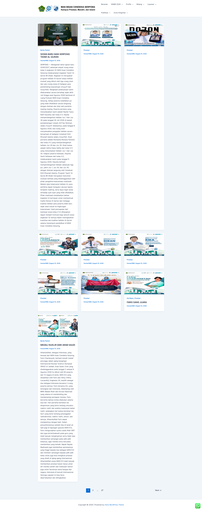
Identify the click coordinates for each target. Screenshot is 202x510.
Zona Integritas (120, 13)
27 (102, 490)
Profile (128, 4)
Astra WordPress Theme (114, 505)
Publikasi (104, 13)
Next (158, 490)
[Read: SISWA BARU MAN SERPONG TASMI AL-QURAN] (58, 35)
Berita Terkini (45, 50)
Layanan (151, 4)
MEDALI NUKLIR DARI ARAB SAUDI (57, 345)
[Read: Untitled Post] (101, 35)
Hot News (130, 298)
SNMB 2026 (116, 4)
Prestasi (87, 50)
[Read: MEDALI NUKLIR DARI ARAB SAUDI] (58, 325)
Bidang (139, 4)
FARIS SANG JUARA (137, 302)
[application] (122, 4)
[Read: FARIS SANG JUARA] (144, 283)
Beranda (104, 4)
